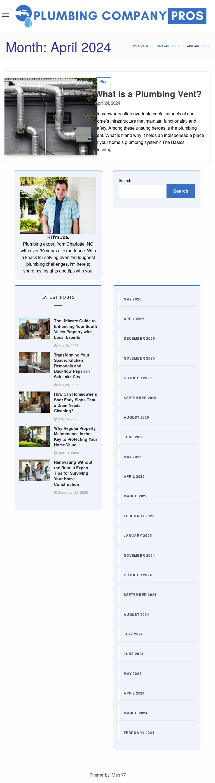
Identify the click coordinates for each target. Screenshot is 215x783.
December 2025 (139, 338)
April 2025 (134, 476)
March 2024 (136, 713)
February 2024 (139, 732)
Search (125, 180)
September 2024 (140, 594)
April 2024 (134, 693)
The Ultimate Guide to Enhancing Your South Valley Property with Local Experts (75, 329)
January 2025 (138, 535)
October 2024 (138, 574)
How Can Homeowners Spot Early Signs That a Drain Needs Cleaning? (75, 402)
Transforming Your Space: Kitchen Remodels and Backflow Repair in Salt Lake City (72, 365)
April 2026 (134, 318)
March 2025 (136, 495)
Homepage (140, 46)
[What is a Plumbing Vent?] (47, 116)
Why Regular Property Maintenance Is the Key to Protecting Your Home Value (75, 436)
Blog (103, 81)
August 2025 (136, 417)
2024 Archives (167, 46)
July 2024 (133, 634)
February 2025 (139, 515)
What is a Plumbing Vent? (148, 93)
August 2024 (136, 614)
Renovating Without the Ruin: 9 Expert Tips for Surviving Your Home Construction (73, 473)
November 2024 (139, 555)
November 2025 (139, 358)
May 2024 (132, 673)
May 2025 (132, 456)
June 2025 (134, 436)
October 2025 (138, 377)
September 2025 (140, 397)
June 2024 (134, 653)
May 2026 (132, 299)
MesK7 (118, 775)
